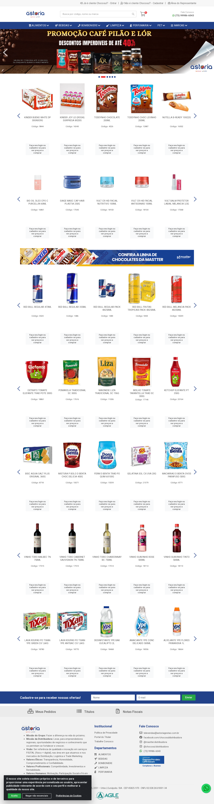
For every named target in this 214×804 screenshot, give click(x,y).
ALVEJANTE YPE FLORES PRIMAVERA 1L (177, 642)
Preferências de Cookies (68, 795)
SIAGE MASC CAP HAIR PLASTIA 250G (72, 202)
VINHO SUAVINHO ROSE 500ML (141, 558)
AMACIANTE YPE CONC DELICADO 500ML (142, 642)
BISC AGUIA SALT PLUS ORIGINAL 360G (37, 475)
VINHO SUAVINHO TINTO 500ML (177, 558)
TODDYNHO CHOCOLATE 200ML (107, 119)
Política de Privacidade (105, 732)
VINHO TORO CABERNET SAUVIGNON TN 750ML (72, 558)
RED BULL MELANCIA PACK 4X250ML (176, 308)
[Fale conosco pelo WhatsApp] (206, 788)
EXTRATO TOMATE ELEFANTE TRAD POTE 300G (37, 392)
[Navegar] (5, 52)
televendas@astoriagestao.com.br (161, 733)
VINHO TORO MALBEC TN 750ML (37, 558)
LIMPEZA (103, 767)
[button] (99, 77)
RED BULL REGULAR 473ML (37, 307)
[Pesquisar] (133, 14)
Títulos (89, 712)
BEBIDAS (102, 758)
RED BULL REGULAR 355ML (72, 307)
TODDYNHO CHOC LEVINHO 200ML (141, 119)
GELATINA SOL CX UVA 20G (141, 473)
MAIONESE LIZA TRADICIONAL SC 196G (107, 392)
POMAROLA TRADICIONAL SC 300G (72, 392)
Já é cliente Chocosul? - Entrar (100, 3)
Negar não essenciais (37, 795)
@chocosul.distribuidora (156, 746)
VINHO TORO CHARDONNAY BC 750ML (107, 558)
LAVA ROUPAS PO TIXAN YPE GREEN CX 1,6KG (37, 642)
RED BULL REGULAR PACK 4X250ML (107, 308)
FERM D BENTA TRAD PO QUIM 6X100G (107, 475)
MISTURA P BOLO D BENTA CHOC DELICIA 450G (72, 475)
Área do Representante (183, 3)
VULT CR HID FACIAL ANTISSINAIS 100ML (142, 202)
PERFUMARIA (105, 772)
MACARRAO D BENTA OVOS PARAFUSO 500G (176, 475)
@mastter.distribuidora (155, 742)
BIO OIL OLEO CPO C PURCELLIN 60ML (37, 202)
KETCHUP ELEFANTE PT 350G (176, 392)
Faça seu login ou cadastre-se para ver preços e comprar (37, 149)
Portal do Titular (102, 737)
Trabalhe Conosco (103, 741)
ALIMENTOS (104, 754)
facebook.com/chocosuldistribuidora (162, 737)
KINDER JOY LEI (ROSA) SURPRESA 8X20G (72, 119)
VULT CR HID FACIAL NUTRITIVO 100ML (107, 202)
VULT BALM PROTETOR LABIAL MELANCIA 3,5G (176, 202)
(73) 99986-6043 (184, 15)
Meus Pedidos (45, 712)
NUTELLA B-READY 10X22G (176, 117)
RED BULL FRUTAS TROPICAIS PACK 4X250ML (142, 308)
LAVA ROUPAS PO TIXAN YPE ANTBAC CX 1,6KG (72, 642)
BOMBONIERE (105, 763)
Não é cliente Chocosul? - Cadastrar (143, 3)
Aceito (14, 795)
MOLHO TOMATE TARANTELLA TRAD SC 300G (142, 393)
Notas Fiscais (132, 712)
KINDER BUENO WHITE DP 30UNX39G (37, 119)
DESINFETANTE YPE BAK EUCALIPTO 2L (107, 642)
